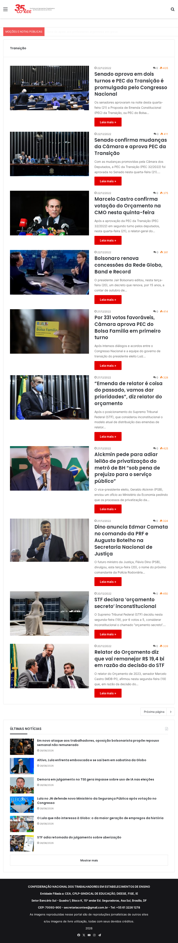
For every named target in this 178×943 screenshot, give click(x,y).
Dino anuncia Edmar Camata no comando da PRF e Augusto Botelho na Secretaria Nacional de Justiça (131, 540)
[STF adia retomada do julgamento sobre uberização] (22, 843)
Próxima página (154, 711)
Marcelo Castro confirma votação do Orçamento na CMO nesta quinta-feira (127, 206)
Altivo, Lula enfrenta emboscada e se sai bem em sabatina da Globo (91, 760)
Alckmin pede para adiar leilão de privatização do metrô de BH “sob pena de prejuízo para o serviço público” (127, 468)
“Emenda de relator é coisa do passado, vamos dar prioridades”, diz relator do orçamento (128, 393)
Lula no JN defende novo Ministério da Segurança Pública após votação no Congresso (97, 801)
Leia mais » (108, 122)
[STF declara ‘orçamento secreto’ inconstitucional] (49, 613)
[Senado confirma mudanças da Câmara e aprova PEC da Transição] (49, 154)
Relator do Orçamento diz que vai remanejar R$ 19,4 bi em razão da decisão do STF (129, 659)
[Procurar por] (172, 11)
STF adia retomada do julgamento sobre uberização (79, 837)
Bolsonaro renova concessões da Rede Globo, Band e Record (128, 265)
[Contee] (34, 9)
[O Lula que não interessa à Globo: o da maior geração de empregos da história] (22, 824)
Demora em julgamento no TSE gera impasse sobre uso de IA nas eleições (95, 779)
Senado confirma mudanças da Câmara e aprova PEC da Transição (130, 147)
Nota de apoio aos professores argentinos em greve (82, 31)
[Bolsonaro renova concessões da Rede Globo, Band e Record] (49, 272)
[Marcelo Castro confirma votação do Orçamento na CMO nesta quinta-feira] (49, 213)
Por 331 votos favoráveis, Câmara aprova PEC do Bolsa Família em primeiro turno (127, 327)
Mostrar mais (89, 860)
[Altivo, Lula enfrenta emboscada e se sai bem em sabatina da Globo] (22, 766)
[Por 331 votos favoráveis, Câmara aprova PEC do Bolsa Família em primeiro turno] (49, 331)
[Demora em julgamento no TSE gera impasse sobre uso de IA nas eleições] (22, 785)
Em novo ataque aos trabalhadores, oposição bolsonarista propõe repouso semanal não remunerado (98, 743)
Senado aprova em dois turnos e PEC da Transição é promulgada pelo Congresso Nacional (130, 84)
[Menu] (5, 11)
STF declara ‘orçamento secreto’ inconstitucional (125, 603)
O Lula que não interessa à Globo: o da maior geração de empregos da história (100, 818)
